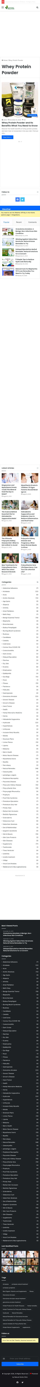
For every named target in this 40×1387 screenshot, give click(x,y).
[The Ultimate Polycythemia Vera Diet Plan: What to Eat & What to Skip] (20, 1269)
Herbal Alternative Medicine (12, 713)
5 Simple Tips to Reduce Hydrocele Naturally (25, 260)
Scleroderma (7, 818)
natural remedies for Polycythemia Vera (14, 1323)
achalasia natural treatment (20, 1284)
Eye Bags (6, 677)
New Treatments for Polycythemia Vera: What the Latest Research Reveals (9, 568)
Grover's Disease (9, 703)
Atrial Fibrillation (8, 611)
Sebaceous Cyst (8, 821)
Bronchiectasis (8, 624)
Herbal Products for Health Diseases (13, 1306)
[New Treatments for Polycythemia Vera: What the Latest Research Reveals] (10, 558)
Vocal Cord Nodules (9, 863)
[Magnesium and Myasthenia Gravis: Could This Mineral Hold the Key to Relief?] (10, 478)
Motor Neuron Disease (10, 755)
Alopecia (6, 604)
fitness (31, 1291)
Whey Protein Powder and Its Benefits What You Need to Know (20, 124)
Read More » (7, 137)
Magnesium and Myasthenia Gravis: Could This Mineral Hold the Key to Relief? (9, 489)
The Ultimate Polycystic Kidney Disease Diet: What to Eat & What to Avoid (10, 541)
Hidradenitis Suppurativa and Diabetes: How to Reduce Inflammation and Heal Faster (29, 516)
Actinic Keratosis (8, 598)
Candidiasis (7, 637)
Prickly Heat (7, 808)
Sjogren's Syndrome (10, 831)
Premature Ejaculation (10, 801)
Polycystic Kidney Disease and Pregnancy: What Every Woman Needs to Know (29, 542)
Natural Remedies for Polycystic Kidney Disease (17, 1320)
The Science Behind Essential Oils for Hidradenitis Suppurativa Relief (9, 515)
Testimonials (7, 847)
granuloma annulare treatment (12, 1302)
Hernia (5, 716)
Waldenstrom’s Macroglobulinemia (14, 867)
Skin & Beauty (8, 834)
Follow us (5, 1333)
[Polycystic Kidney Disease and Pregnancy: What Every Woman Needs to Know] (29, 531)
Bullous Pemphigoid (9, 627)
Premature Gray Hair (10, 804)
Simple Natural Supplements (11, 1327)
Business (6, 634)
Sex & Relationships (9, 827)
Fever (5, 680)
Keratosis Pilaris (8, 739)
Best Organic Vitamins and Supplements (15, 1291)
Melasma (6, 749)
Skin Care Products (9, 837)
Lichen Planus (8, 742)
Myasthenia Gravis (9, 758)
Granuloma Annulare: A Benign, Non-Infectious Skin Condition (26, 231)
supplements (26, 1327)
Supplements (7, 844)
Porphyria (6, 795)
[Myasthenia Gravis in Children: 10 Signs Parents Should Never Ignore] (29, 478)
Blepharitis (6, 621)
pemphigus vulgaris (9, 775)
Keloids (5, 736)
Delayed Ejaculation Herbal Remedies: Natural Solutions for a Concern (27, 251)
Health (5, 709)
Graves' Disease (8, 699)
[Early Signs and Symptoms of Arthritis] (7, 1254)
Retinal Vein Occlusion (10, 811)
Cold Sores (6, 644)
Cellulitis (6, 640)
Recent (19, 222)
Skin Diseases (7, 840)
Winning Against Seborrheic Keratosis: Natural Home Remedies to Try (26, 241)
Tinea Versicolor (8, 850)
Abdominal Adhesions (10, 588)
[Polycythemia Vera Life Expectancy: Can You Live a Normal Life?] (29, 558)
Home (5, 60)
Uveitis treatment (9, 857)
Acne (5, 595)
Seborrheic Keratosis (10, 824)
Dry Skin (6, 663)
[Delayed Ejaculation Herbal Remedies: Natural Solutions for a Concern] (8, 252)
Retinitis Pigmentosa (10, 814)
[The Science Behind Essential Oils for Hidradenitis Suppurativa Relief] (10, 505)
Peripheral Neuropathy (10, 778)
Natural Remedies (9, 768)
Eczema (5, 667)
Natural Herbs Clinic (21, 1377)
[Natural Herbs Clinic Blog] (9, 7)
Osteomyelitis (7, 772)
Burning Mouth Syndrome (11, 631)
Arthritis (5, 608)
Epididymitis (7, 673)
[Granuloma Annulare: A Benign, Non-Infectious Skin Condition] (8, 232)
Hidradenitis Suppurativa (11, 719)
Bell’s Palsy (7, 614)
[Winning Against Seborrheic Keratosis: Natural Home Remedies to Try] (8, 242)
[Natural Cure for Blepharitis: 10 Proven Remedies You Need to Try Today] (8, 272)
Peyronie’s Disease (9, 781)
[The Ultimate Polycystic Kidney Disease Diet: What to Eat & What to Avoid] (10, 531)
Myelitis (5, 762)
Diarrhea (6, 660)
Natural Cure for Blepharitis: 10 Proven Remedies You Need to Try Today (27, 271)
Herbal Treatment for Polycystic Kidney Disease (17, 1309)
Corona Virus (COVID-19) (11, 647)
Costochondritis (8, 650)
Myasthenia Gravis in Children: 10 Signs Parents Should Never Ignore (29, 488)
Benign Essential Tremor (11, 618)
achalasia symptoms (9, 1288)
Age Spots (6, 601)
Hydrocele (6, 722)
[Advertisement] (20, 33)
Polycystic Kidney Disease (12, 785)
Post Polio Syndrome (10, 798)
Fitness (5, 683)
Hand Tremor (7, 706)
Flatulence (6, 686)
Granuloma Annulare (10, 696)
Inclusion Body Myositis (11, 732)
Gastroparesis (7, 693)
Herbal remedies (32, 1306)
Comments (32, 222)
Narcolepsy (7, 765)
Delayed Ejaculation (10, 657)
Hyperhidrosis (7, 726)
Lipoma (5, 745)
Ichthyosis (6, 729)
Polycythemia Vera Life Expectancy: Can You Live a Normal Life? (29, 568)
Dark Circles (7, 654)
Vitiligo (5, 860)
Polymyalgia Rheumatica (11, 791)
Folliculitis (6, 690)
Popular (6, 222)
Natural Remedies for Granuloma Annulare (15, 1316)
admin (5, 120)
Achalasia (6, 591)
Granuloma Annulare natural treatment (14, 1298)
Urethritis (6, 854)
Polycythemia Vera (9, 788)
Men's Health (7, 752)
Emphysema (7, 670)
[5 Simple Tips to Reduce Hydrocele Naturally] (8, 262)
